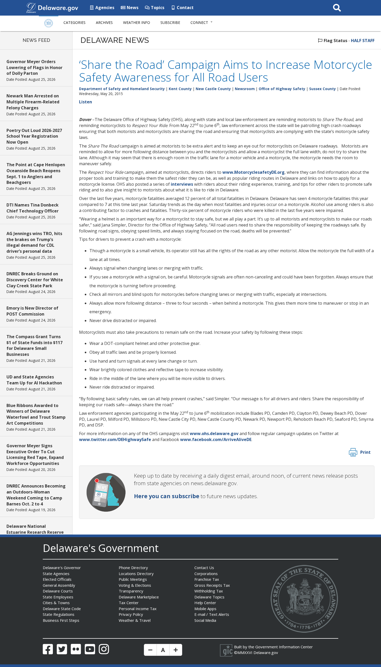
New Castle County (213, 88)
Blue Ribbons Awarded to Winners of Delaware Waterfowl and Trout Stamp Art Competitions (36, 414)
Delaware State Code (62, 608)
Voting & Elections (135, 585)
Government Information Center (284, 646)
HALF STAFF (363, 40)
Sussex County (322, 88)
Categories (75, 22)
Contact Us (204, 567)
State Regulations (58, 614)
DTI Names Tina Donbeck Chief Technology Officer (32, 208)
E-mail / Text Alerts (211, 614)
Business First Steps (61, 620)
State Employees (58, 596)
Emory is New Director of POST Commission (32, 311)
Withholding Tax (208, 590)
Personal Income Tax (138, 608)
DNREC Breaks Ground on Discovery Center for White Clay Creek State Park (34, 280)
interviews (182, 184)
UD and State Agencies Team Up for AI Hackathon (34, 380)
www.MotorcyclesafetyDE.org (253, 172)
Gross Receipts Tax (212, 585)
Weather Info (136, 22)
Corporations (206, 573)
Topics (157, 7)
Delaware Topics (209, 596)
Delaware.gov (265, 652)
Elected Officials (57, 579)
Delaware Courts (58, 590)
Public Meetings (133, 579)
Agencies (104, 7)
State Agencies (56, 573)
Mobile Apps (205, 608)
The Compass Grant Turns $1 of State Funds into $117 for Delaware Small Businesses (34, 345)
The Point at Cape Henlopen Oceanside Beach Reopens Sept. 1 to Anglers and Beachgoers (35, 173)
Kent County (180, 88)
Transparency (131, 590)
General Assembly (59, 585)
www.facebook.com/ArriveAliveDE (215, 439)
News (132, 7)
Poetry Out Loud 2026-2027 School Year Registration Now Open (34, 136)
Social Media (205, 620)
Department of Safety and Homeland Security (122, 88)
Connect (199, 22)
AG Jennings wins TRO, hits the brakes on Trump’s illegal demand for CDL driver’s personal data (34, 242)
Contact (185, 7)
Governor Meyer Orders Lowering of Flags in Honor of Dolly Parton (34, 67)
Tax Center (129, 602)
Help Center (205, 602)
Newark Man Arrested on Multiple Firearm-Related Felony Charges (32, 102)
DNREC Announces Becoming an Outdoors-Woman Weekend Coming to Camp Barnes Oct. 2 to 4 (36, 495)
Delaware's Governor (62, 567)
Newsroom (245, 88)
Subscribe (170, 22)
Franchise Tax (206, 579)
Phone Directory (133, 567)
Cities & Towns (56, 602)
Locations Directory (136, 573)
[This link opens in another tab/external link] (31, 7)
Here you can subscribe (166, 496)
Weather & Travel (135, 620)
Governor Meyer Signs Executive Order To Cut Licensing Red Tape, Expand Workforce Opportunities (35, 454)
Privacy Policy (131, 614)
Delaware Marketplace (139, 596)
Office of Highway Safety (282, 88)
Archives (104, 22)
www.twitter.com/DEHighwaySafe (115, 439)
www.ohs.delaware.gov (214, 433)
